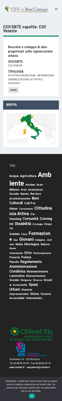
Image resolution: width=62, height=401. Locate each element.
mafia (19, 244)
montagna (31, 244)
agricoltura (28, 176)
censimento (26, 208)
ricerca (37, 280)
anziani (30, 184)
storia (34, 294)
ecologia (38, 224)
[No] (58, 389)
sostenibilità (20, 284)
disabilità (23, 223)
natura (45, 244)
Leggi (13, 90)
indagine (40, 239)
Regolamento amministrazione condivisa (25, 266)
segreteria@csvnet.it (38, 367)
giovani (26, 239)
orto (28, 253)
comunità (30, 219)
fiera (24, 234)
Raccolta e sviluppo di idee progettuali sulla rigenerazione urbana (30, 51)
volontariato (34, 298)
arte (24, 189)
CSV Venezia (15, 65)
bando (25, 193)
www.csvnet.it (16, 367)
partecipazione (42, 253)
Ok (31, 396)
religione (26, 280)
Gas (15, 239)
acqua (14, 176)
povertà (14, 257)
